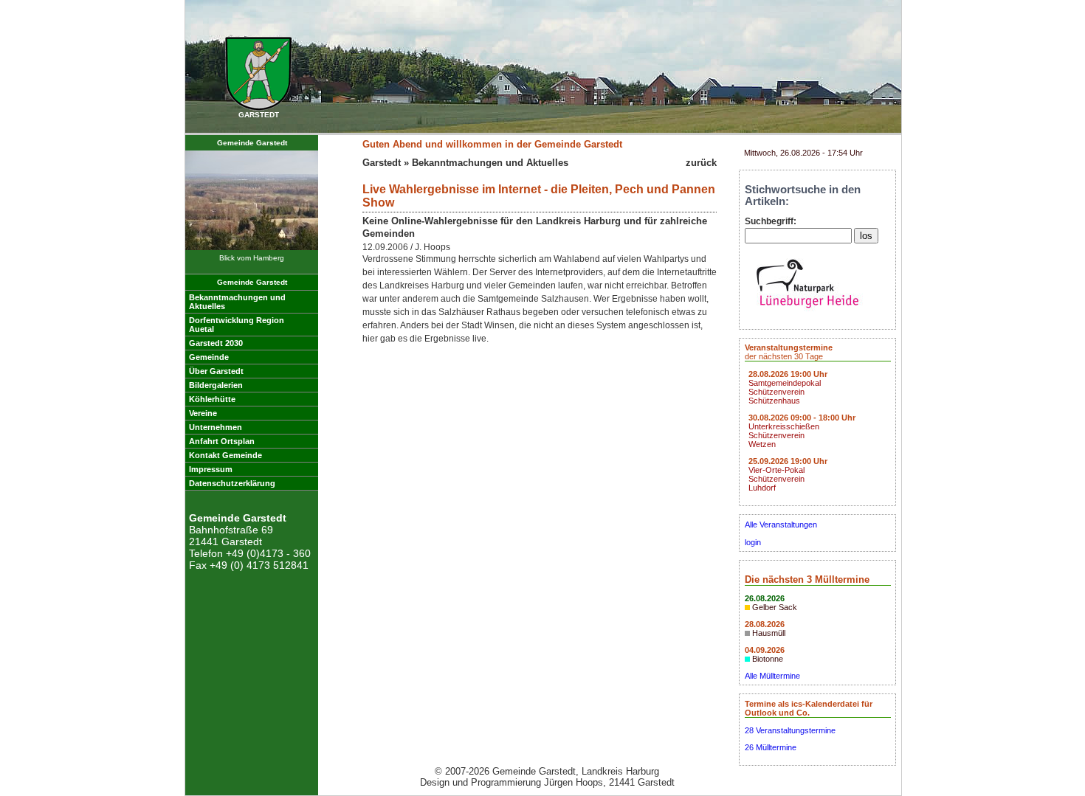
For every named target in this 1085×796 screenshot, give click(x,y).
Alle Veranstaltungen (781, 524)
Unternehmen (215, 427)
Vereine (203, 413)
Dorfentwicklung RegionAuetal (236, 324)
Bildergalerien (216, 385)
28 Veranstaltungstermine (790, 730)
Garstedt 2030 (216, 343)
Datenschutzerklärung (232, 483)
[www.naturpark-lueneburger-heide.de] (807, 312)
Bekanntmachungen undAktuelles (237, 302)
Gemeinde (209, 357)
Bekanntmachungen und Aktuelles (490, 162)
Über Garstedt (216, 371)
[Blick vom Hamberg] (251, 247)
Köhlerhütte (212, 399)
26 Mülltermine (770, 747)
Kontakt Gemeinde (225, 455)
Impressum (210, 469)
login (753, 542)
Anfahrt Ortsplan (222, 441)
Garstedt (381, 162)
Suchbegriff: (770, 221)
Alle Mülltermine (772, 675)
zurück (701, 162)
